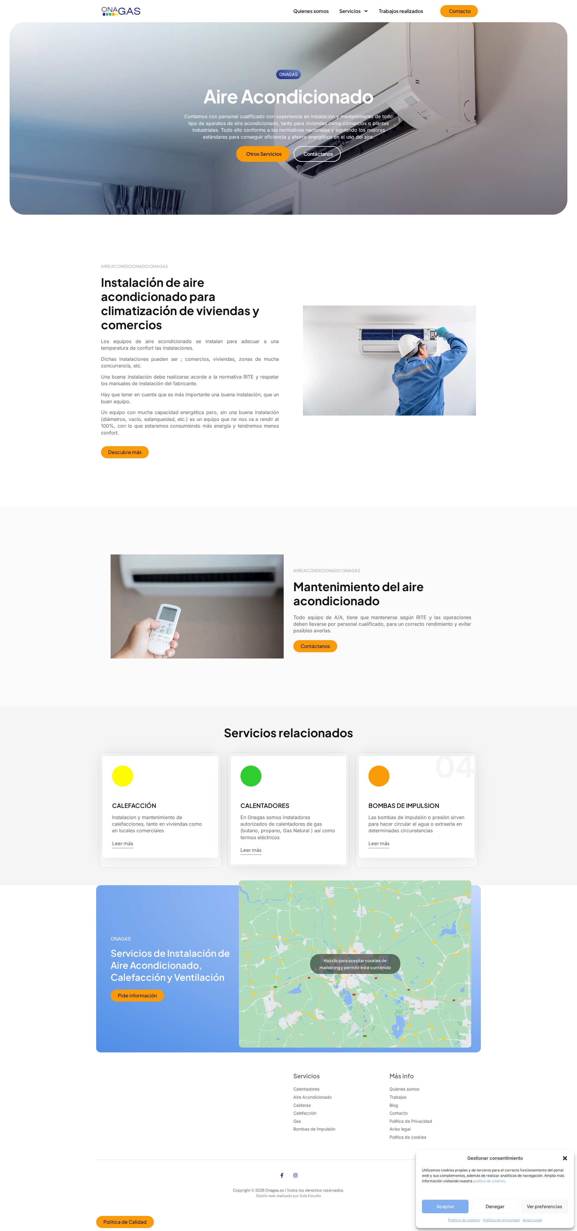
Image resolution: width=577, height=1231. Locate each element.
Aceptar (445, 1206)
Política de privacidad (501, 1220)
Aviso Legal (532, 1220)
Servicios (350, 11)
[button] (565, 1158)
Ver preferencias (544, 1206)
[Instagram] (295, 1175)
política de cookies (489, 1181)
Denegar (495, 1206)
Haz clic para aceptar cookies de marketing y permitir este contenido (355, 964)
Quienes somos (311, 11)
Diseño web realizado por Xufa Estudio (288, 1195)
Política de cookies (464, 1220)
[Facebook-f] (282, 1175)
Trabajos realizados (401, 11)
